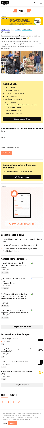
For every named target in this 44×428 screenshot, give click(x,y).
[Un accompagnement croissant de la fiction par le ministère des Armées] (22, 45)
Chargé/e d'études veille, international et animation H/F (16, 350)
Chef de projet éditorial (9, 338)
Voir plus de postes (22, 385)
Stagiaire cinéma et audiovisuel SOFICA (15, 361)
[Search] (35, 3)
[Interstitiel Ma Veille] (22, 208)
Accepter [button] (12, 423)
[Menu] (41, 3)
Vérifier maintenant (22, 177)
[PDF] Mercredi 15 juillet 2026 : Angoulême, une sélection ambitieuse (15, 311)
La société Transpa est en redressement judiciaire (21, 245)
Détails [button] (5, 423)
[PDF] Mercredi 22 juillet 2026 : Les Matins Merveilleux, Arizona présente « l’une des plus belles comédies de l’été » (15, 297)
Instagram (19, 402)
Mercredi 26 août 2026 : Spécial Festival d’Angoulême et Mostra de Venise (13, 265)
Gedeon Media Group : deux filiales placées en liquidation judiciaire (20, 249)
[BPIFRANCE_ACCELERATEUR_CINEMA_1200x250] (22, 21)
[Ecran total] (5, 3)
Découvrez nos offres (22, 119)
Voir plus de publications (22, 327)
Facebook (8, 402)
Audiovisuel (5, 29)
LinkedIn (3, 402)
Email (3, 138)
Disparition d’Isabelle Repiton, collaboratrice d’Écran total (22, 240)
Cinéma (18, 29)
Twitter (14, 402)
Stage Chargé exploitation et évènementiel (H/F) (16, 372)
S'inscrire (6, 153)
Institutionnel (27, 29)
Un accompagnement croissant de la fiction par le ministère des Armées (20, 37)
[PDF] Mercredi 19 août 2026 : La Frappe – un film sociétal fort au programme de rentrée (13, 280)
